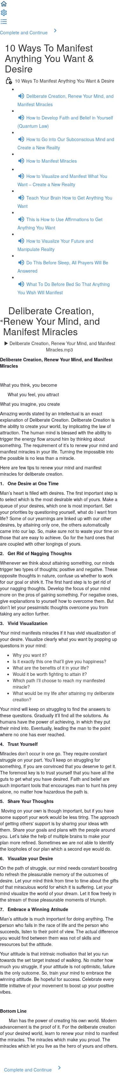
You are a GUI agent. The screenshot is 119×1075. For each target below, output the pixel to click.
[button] (4, 6)
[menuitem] (4, 14)
